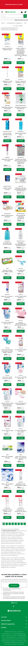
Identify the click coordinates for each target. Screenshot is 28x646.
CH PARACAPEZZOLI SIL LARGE (20, 431)
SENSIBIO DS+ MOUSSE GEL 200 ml (20, 510)
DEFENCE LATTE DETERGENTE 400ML (20, 484)
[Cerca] (25, 16)
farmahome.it (12, 631)
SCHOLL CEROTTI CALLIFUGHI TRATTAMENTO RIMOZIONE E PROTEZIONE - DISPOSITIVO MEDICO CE (20, 52)
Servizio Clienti (6, 620)
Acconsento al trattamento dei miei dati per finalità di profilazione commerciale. (14, 597)
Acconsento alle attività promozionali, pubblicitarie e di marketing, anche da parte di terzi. (13, 593)
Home (3, 23)
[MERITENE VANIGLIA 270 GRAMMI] (7, 98)
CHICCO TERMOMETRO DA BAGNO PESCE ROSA (21, 324)
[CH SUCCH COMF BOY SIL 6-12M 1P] (7, 368)
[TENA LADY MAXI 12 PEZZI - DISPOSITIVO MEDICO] (21, 447)
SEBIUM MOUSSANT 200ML (20, 134)
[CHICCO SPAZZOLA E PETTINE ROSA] (21, 394)
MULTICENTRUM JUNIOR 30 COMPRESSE (20, 217)
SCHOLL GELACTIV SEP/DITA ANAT (7, 49)
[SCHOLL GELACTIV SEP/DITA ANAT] (7, 39)
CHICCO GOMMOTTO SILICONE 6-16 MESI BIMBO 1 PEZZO (7, 351)
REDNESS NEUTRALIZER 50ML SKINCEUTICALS (20, 244)
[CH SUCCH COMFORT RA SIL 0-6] (21, 368)
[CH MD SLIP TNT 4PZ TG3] (7, 421)
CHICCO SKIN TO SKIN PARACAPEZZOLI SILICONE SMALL (7, 405)
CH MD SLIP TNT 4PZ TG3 (7, 431)
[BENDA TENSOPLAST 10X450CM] (7, 206)
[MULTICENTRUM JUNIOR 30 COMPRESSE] (21, 206)
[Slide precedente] (2, 4)
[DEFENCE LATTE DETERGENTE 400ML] (21, 475)
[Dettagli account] (21, 12)
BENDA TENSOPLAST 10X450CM (7, 216)
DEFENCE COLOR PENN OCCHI (7, 82)
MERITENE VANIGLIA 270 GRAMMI (7, 108)
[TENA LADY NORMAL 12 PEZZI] (7, 447)
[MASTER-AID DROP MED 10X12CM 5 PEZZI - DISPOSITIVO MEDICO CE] (21, 150)
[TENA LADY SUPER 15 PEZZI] (7, 475)
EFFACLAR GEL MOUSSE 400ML (7, 134)
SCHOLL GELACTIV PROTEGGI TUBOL (21, 82)
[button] (2, 12)
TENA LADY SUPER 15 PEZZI (7, 484)
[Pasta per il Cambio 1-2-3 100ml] (7, 287)
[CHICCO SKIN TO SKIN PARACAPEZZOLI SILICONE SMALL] (7, 394)
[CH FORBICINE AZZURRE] (21, 261)
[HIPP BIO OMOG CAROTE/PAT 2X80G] (7, 261)
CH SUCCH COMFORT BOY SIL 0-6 (7, 323)
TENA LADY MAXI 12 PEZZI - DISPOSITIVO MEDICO (21, 458)
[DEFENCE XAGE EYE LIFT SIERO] (7, 150)
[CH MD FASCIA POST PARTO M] (21, 287)
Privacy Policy (7, 590)
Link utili (4, 617)
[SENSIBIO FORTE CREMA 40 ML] (7, 501)
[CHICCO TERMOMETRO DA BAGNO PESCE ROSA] (21, 313)
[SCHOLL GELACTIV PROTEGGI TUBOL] (21, 72)
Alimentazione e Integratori (14, 23)
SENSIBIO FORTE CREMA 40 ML (7, 510)
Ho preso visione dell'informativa (12, 589)
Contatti (3, 627)
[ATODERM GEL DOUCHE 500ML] (7, 233)
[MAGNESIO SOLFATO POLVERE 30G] (21, 98)
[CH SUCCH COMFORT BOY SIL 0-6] (7, 313)
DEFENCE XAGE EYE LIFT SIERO (7, 160)
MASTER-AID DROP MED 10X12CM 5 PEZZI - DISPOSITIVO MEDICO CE (21, 161)
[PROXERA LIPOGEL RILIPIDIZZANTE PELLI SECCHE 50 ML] (21, 179)
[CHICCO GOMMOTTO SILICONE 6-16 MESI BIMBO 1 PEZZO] (7, 340)
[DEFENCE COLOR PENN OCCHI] (7, 72)
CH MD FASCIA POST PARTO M (21, 297)
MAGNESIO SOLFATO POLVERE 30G (21, 108)
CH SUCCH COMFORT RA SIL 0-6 (21, 378)
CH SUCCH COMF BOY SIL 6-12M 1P (7, 378)
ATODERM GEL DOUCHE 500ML (7, 243)
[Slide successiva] (25, 4)
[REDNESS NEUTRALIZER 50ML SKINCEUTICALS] (21, 233)
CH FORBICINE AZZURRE (21, 271)
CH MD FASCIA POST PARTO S (21, 350)
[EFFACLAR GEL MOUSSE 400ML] (7, 124)
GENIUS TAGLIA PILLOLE (7, 188)
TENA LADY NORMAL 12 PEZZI (7, 457)
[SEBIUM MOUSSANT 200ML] (21, 124)
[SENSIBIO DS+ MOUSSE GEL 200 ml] (21, 501)
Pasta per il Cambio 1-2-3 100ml (7, 297)
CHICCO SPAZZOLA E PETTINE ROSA (21, 404)
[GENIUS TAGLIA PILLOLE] (7, 179)
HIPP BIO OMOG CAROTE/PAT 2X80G (7, 271)
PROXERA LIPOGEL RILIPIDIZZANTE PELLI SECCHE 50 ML (21, 189)
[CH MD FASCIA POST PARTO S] (21, 340)
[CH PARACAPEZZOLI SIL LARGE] (21, 421)
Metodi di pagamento (8, 624)
